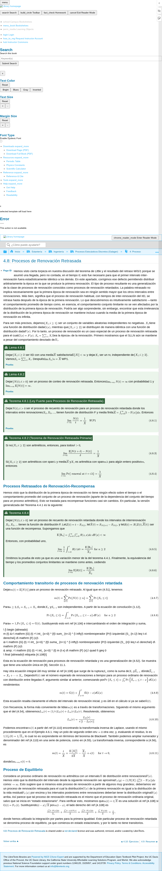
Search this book (8, 53)
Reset (5, 85)
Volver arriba (9, 841)
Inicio (17, 251)
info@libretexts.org (59, 866)
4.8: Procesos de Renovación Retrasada (24, 831)
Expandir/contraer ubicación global (157, 251)
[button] (11, 191)
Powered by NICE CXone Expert (47, 857)
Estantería (37, 251)
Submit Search (9, 63)
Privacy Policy (114, 863)
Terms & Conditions (131, 863)
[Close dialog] (2, 223)
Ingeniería (58, 251)
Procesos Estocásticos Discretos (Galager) (97, 251)
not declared (71, 831)
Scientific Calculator (16, 168)
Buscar (8, 245)
